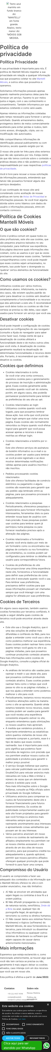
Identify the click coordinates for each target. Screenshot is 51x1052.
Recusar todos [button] (37, 1038)
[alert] (25, 1027)
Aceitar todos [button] (13, 1038)
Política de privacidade (32, 998)
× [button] (48, 1005)
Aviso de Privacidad (33, 196)
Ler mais (22, 1019)
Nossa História (33, 993)
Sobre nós (32, 988)
